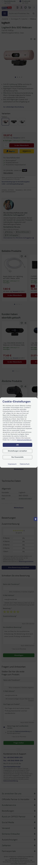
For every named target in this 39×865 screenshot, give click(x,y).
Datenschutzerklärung (24, 440)
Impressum (12, 464)
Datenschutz (25, 464)
